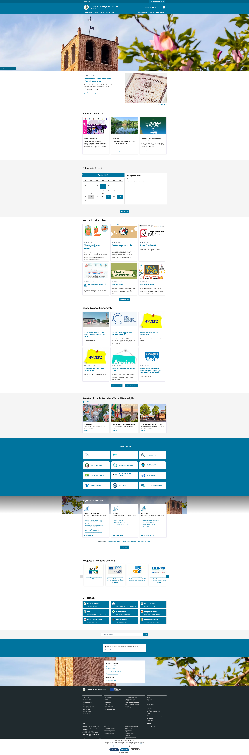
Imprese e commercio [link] (130, 699)
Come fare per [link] (150, 720)
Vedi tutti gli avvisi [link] (117, 385)
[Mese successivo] (123, 174)
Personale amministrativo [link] (88, 706)
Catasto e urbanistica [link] (108, 706)
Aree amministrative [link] (87, 702)
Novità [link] (96, 12)
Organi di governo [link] (86, 697)
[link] (157, 1)
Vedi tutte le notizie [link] (124, 299)
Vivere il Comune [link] (110, 12)
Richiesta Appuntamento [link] (109, 728)
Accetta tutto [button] (124, 749)
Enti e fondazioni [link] (86, 713)
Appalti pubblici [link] (107, 702)
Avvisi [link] (148, 701)
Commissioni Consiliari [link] (87, 708)
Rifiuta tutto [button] (135, 749)
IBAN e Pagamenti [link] (129, 732)
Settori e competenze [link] (142, 12)
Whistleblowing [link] (128, 730)
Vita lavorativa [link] (128, 708)
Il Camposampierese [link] (151, 710)
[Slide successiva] (167, 576)
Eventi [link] (85, 136)
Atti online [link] (151, 12)
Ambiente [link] (106, 699)
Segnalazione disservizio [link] (109, 730)
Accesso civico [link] (128, 728)
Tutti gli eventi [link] (124, 212)
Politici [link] (83, 701)
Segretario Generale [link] (86, 699)
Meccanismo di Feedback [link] (130, 737)
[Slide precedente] (81, 576)
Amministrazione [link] (89, 12)
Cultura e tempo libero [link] (109, 708)
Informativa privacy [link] (129, 733)
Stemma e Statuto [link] (86, 711)
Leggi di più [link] (140, 743)
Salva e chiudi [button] (114, 749)
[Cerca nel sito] (164, 7)
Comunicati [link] (149, 699)
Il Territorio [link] (149, 708)
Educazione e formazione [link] (109, 709)
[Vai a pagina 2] (123, 587)
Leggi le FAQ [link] (106, 726)
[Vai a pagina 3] (125, 587)
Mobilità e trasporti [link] (129, 701)
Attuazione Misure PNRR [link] (109, 733)
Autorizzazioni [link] (107, 704)
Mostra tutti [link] (124, 547)
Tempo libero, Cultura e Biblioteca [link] (154, 711)
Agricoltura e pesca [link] (108, 697)
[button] (124, 752)
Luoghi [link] (148, 713)
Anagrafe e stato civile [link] (109, 701)
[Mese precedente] (82, 174)
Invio (146, 634)
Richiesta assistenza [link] (108, 732)
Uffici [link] (83, 704)
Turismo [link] (127, 706)
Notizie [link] (148, 697)
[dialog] (124, 747)
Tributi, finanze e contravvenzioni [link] (132, 704)
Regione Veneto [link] (87, 1)
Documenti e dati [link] (86, 709)
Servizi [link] (102, 12)
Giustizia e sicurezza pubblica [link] (131, 697)
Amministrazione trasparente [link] (131, 726)
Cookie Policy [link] (128, 735)
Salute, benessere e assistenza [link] (132, 702)
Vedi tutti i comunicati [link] (132, 385)
